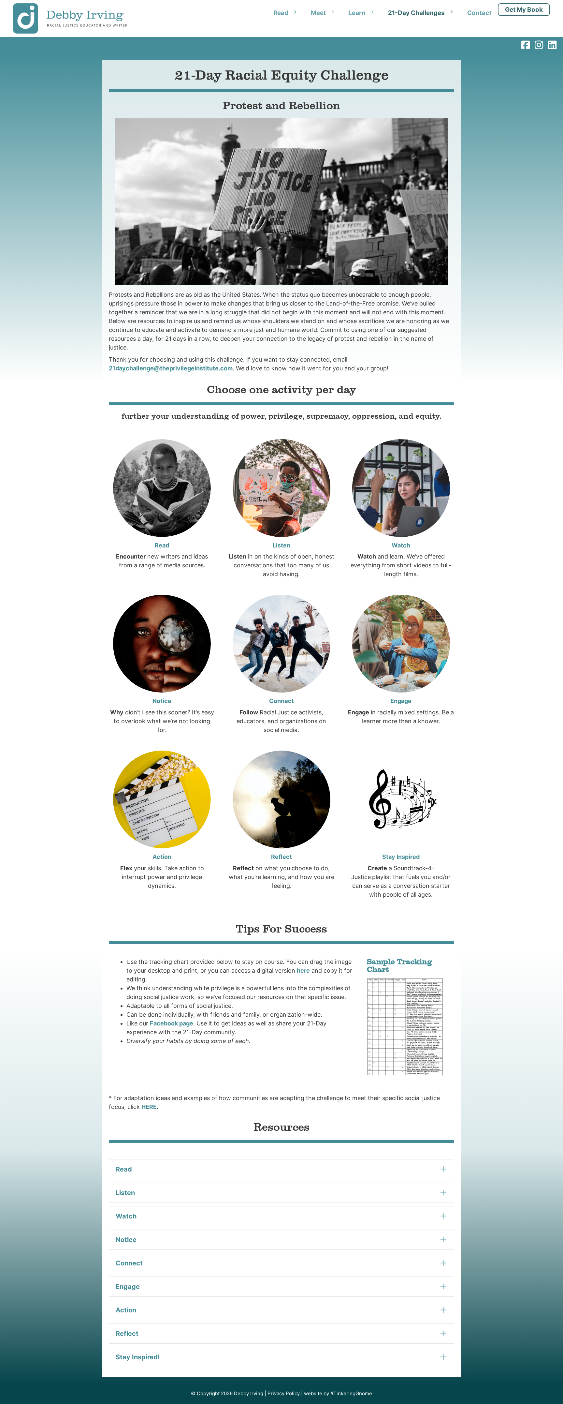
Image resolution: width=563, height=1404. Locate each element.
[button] (281, 1169)
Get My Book (524, 9)
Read (280, 13)
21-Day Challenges (416, 13)
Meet (318, 13)
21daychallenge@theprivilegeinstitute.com (171, 368)
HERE (149, 1106)
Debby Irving (248, 1393)
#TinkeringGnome (351, 1393)
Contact (479, 13)
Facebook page (171, 1023)
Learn (357, 13)
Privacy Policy (283, 1393)
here (303, 970)
